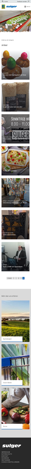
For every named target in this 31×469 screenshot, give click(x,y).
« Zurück (9, 278)
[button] (5, 1)
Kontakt (5, 456)
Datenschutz (7, 454)
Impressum (6, 452)
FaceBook (5, 458)
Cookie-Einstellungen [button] (10, 462)
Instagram (6, 460)
